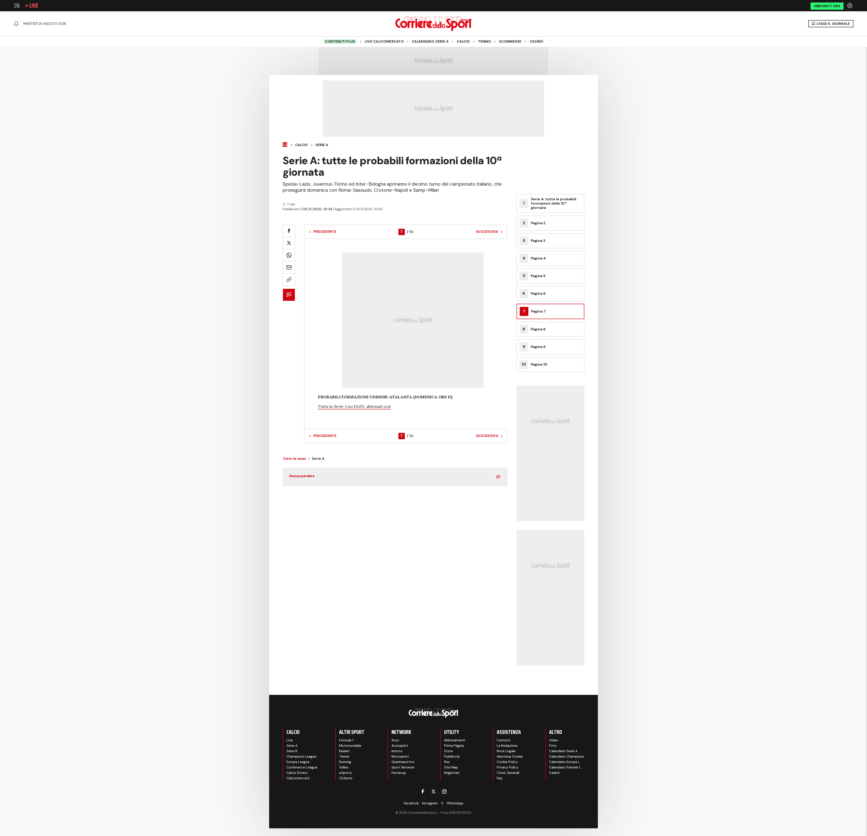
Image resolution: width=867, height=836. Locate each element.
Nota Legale (506, 751)
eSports (345, 773)
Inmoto (397, 751)
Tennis (484, 42)
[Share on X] (289, 243)
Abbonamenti (454, 740)
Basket (344, 751)
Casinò (536, 42)
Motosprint (400, 756)
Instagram (430, 803)
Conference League (302, 767)
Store (448, 751)
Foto (553, 745)
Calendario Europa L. (564, 762)
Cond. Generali (508, 773)
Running (345, 762)
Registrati (451, 773)
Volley (343, 767)
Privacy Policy (507, 767)
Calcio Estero (297, 773)
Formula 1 (346, 740)
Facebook (411, 803)
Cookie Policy (507, 762)
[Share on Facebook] (289, 231)
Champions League (301, 756)
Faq (499, 778)
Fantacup (399, 773)
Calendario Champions (566, 756)
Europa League (298, 762)
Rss (447, 762)
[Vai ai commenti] (289, 295)
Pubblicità (451, 756)
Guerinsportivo (403, 762)
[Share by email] (289, 267)
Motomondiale (350, 745)
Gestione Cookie (510, 756)
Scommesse (510, 42)
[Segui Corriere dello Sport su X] (433, 791)
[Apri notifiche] (16, 23)
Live (33, 6)
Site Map (451, 767)
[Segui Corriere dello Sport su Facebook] (422, 791)
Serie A (321, 145)
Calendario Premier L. (565, 767)
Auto (395, 740)
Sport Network (403, 767)
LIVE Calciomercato (384, 42)
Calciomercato (298, 778)
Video (553, 740)
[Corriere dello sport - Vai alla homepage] (433, 23)
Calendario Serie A (430, 42)
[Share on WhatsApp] (289, 255)
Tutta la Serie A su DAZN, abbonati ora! (354, 406)
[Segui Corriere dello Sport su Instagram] (444, 791)
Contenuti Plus (340, 41)
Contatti (503, 740)
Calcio (463, 42)
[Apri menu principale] (17, 5)
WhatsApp (455, 803)
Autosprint (400, 745)
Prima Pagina (454, 745)
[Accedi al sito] (850, 5)
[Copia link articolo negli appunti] (289, 280)
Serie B (292, 751)
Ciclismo (345, 778)
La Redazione (507, 745)
